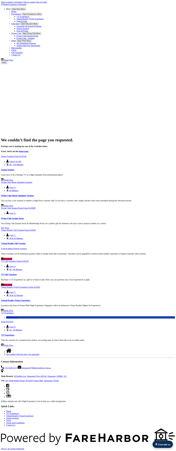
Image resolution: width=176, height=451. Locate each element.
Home (13, 11)
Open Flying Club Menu (31, 33)
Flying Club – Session (25, 38)
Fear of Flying (22, 31)
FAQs (13, 50)
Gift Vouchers (17, 52)
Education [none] (15, 24)
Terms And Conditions (15, 423)
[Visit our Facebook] (7, 386)
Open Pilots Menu (24, 41)
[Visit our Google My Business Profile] (7, 390)
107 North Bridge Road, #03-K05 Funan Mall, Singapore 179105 (32, 381)
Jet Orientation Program (26, 43)
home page (23, 151)
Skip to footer (41, 2)
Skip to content (29, 2)
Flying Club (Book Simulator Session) (17, 195)
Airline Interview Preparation (28, 45)
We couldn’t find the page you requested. (23, 354)
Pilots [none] (13, 41)
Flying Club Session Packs (27, 36)
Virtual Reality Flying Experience (30, 19)
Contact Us (15, 55)
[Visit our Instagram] (7, 393)
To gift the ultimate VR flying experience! (14, 248)
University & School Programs (28, 26)
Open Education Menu (29, 24)
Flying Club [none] (16, 33)
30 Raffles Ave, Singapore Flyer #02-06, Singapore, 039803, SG (40, 376)
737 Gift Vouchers (9, 274)
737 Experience (22, 16)
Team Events (21, 21)
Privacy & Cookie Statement (12, 449)
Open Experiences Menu (32, 14)
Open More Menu (18, 9)
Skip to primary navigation (12, 2)
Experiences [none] (16, 14)
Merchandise (16, 48)
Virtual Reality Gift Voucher (13, 243)
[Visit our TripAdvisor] (8, 397)
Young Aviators (22, 28)
